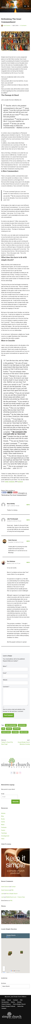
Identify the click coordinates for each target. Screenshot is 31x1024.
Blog (2, 816)
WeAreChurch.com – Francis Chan (15, 897)
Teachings (4, 833)
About (9, 1000)
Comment (6, 686)
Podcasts (3, 827)
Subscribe (16, 801)
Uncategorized (5, 836)
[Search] (28, 6)
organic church (6, 732)
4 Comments (23, 25)
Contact (13, 886)
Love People (17, 728)
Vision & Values (6, 1004)
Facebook (20, 481)
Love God (9, 728)
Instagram (11, 481)
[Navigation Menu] (25, 6)
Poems (3, 830)
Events (3, 822)
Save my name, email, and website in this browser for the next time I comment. (14, 710)
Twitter (6, 481)
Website (5, 680)
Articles (3, 813)
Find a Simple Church (11, 893)
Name (5, 666)
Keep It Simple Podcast (8, 1006)
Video (2, 838)
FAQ (12, 890)
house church (22, 725)
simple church (24, 732)
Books (3, 819)
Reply (28, 504)
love (3, 728)
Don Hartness (11, 561)
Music (2, 824)
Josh (2, 893)
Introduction (5, 1002)
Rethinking (15, 732)
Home (3, 1000)
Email (5, 673)
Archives (3, 983)
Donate (19, 1002)
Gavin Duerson (6, 25)
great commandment (11, 725)
